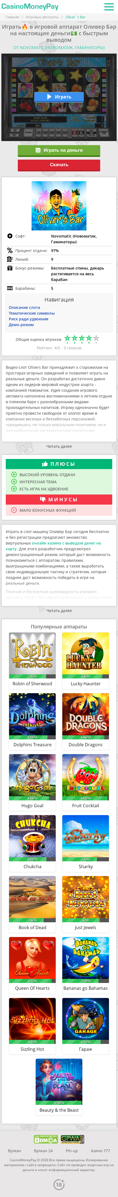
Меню (109, 6)
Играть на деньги (63, 150)
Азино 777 (100, 1150)
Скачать (59, 164)
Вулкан (14, 1150)
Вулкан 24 (43, 1150)
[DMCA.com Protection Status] (46, 1139)
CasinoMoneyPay (29, 6)
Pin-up (72, 1150)
